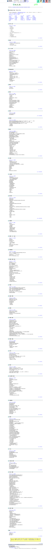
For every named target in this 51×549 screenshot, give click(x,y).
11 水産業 (10, 17)
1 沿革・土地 (10, 15)
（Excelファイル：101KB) (12, 251)
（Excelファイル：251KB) (12, 418)
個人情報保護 (10, 544)
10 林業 (34, 16)
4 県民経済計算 (28, 15)
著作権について (19, 544)
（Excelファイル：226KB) (12, 93)
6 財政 (10, 16)
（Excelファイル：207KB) (12, 532)
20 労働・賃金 (34, 18)
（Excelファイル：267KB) (12, 319)
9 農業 (27, 16)
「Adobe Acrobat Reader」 (31, 539)
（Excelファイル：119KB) (12, 71)
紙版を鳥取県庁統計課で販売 (21, 12)
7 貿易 (16, 16)
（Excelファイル (11, 286)
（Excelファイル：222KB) (12, 197)
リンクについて (14, 544)
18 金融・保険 (22, 18)
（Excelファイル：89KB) (12, 222)
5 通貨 (33, 15)
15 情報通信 (34, 17)
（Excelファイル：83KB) (12, 462)
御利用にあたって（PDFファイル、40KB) (14, 14)
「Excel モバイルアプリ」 (19, 539)
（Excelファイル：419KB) (12, 25)
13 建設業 (22, 17)
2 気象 (16, 15)
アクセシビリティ (23, 544)
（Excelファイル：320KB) (12, 50)
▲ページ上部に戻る (40, 46)
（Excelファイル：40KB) (12, 86)
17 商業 (16, 18)
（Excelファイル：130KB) (12, 366)
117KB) (15, 286)
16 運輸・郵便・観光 (11, 18)
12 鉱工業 (16, 17)
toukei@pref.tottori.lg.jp (13, 547)
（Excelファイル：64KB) (12, 352)
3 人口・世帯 (22, 15)
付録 (9, 20)
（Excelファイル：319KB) (12, 340)
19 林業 (28, 18)
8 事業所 (22, 16)
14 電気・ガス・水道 (29, 17)
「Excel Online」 (26, 539)
